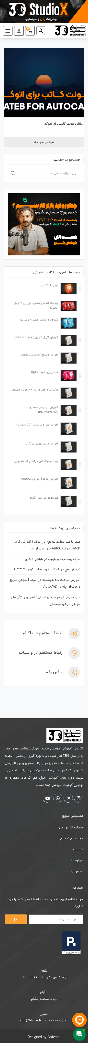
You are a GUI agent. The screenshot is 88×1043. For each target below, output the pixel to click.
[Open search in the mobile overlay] (42, 30)
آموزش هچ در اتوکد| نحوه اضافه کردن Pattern (47, 569)
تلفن (44, 970)
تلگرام (44, 992)
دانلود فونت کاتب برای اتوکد (63, 124)
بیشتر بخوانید (44, 141)
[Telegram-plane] (68, 798)
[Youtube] (47, 798)
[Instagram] (78, 798)
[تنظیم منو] (7, 30)
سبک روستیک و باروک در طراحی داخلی (52, 558)
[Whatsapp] (57, 798)
